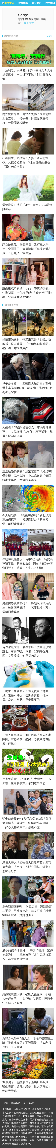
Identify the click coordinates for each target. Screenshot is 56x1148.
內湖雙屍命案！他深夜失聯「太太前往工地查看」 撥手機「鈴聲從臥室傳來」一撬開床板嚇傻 (26, 118)
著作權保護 (29, 1103)
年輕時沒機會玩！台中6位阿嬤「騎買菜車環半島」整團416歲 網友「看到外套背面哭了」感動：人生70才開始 (27, 563)
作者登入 (9, 3)
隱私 (6, 1103)
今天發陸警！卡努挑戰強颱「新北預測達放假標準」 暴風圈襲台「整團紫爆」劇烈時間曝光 (26, 519)
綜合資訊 (36, 3)
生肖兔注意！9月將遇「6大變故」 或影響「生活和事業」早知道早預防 (26, 781)
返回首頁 (29, 23)
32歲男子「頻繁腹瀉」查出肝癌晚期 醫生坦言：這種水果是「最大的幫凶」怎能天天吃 (26, 1086)
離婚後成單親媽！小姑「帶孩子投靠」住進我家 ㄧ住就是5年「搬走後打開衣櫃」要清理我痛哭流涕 (27, 293)
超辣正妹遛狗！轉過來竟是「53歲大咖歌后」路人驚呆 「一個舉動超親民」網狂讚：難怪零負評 (26, 344)
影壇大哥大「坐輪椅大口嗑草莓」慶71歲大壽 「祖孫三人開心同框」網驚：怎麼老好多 (26, 867)
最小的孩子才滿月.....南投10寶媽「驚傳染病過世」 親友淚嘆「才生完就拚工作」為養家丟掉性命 (27, 955)
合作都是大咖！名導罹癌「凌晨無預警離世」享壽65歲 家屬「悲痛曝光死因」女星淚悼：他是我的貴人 (26, 651)
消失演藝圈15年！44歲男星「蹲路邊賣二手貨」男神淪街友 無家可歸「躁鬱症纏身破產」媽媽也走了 (27, 911)
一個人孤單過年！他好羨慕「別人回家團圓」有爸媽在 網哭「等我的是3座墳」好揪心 (26, 739)
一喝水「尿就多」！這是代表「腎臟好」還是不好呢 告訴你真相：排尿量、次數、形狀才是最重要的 (25, 695)
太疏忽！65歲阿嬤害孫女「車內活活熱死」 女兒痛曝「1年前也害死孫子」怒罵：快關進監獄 (27, 432)
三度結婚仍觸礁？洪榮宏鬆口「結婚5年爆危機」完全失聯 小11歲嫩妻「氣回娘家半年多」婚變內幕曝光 (27, 476)
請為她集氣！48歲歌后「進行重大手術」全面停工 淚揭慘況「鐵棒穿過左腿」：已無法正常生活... (26, 249)
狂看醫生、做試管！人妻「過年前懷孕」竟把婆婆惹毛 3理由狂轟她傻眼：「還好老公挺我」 (27, 162)
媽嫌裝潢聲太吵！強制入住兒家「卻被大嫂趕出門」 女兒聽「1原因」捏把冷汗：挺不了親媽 (27, 999)
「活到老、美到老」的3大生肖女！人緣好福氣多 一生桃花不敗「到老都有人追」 (27, 74)
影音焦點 (23, 3)
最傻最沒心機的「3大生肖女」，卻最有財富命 (27, 207)
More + (50, 36)
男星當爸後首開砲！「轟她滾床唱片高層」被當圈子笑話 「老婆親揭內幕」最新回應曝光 (26, 607)
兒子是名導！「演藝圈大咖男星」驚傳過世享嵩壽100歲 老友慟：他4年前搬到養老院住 (27, 388)
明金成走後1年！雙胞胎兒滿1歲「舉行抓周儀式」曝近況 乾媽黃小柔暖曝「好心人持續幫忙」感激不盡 (26, 823)
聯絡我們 (15, 1103)
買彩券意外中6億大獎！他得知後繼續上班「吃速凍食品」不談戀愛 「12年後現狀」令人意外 (27, 1043)
